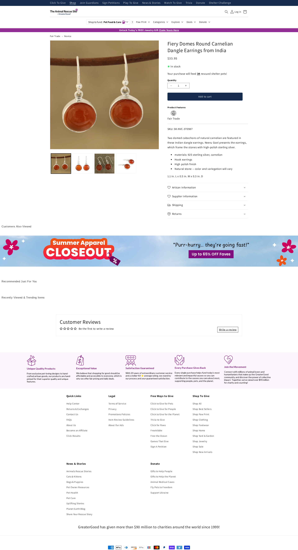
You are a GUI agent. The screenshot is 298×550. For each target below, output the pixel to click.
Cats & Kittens (73, 476)
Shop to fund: (104, 22)
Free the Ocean (159, 435)
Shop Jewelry (200, 441)
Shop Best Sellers (202, 408)
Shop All (197, 403)
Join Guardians (89, 3)
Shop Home (199, 430)
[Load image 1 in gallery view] (61, 163)
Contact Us (72, 414)
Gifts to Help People (161, 471)
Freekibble (156, 430)
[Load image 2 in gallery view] (83, 163)
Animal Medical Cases (162, 481)
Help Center (72, 403)
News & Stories (151, 3)
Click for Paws (158, 425)
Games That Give (160, 441)
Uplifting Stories (75, 503)
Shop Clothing (200, 419)
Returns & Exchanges (77, 408)
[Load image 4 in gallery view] (126, 163)
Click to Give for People (163, 408)
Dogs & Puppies (74, 481)
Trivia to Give (158, 419)
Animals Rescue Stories (79, 471)
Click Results (73, 435)
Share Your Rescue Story (79, 514)
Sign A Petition (159, 446)
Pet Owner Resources (77, 487)
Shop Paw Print (201, 414)
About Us (71, 425)
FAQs (69, 419)
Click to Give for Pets (162, 403)
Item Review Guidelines (121, 419)
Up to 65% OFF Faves (211, 254)
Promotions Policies (119, 414)
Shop (73, 3)
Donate (200, 3)
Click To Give (58, 3)
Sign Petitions (111, 3)
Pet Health (72, 492)
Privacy (112, 408)
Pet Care (71, 498)
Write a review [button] (228, 329)
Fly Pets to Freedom (161, 487)
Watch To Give (173, 3)
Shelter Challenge (220, 3)
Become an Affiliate (77, 430)
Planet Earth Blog (75, 508)
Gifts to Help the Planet (163, 476)
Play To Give (130, 3)
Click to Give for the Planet (165, 414)
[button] (226, 12)
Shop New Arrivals (202, 451)
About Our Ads (116, 425)
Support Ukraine (160, 492)
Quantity (171, 80)
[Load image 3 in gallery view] (104, 163)
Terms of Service (117, 403)
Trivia (189, 3)
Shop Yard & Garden (203, 435)
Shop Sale (198, 446)
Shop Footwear (201, 425)
